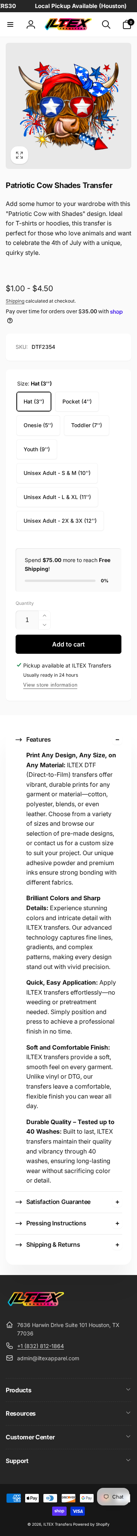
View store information (50, 685)
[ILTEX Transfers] (36, 1306)
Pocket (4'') (77, 401)
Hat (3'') (34, 401)
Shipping (15, 301)
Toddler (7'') (86, 425)
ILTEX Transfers (57, 1524)
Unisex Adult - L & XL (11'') (57, 497)
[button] (10, 24)
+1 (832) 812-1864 (40, 1346)
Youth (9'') (37, 449)
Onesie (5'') (38, 425)
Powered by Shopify (91, 1524)
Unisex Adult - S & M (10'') (57, 473)
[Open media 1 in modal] (68, 106)
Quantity (25, 603)
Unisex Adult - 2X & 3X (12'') (60, 520)
